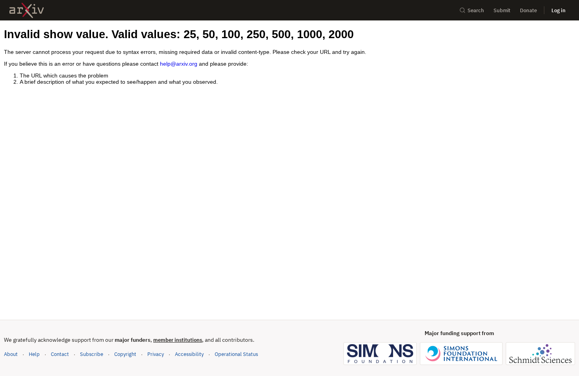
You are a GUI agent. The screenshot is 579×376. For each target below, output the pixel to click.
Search (476, 10)
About (11, 354)
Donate (528, 10)
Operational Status (236, 354)
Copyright (125, 354)
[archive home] (26, 10)
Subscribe (91, 354)
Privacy (155, 354)
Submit (502, 10)
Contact (60, 354)
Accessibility (189, 354)
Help (34, 354)
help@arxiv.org (178, 64)
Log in (558, 10)
